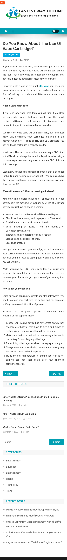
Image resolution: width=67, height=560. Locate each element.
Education (11, 467)
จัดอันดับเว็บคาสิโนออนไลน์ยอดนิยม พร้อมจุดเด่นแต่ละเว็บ (33, 534)
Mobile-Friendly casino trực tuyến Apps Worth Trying (32, 509)
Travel (9, 491)
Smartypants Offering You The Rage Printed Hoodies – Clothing (32, 399)
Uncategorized (11, 54)
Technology (12, 485)
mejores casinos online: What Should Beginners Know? (34, 542)
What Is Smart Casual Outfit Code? (21, 427)
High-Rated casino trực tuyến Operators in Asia (30, 515)
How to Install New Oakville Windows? (58, 373)
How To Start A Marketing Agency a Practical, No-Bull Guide (12, 373)
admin (25, 60)
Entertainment (13, 460)
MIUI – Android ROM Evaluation (19, 414)
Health (9, 479)
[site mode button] (55, 31)
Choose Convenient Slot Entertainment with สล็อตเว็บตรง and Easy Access (33, 524)
